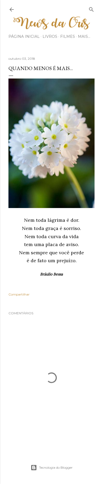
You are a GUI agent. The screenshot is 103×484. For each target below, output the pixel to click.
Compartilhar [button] (19, 294)
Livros (50, 36)
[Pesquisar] (91, 8)
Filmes (67, 36)
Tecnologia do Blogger (56, 467)
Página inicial (24, 36)
